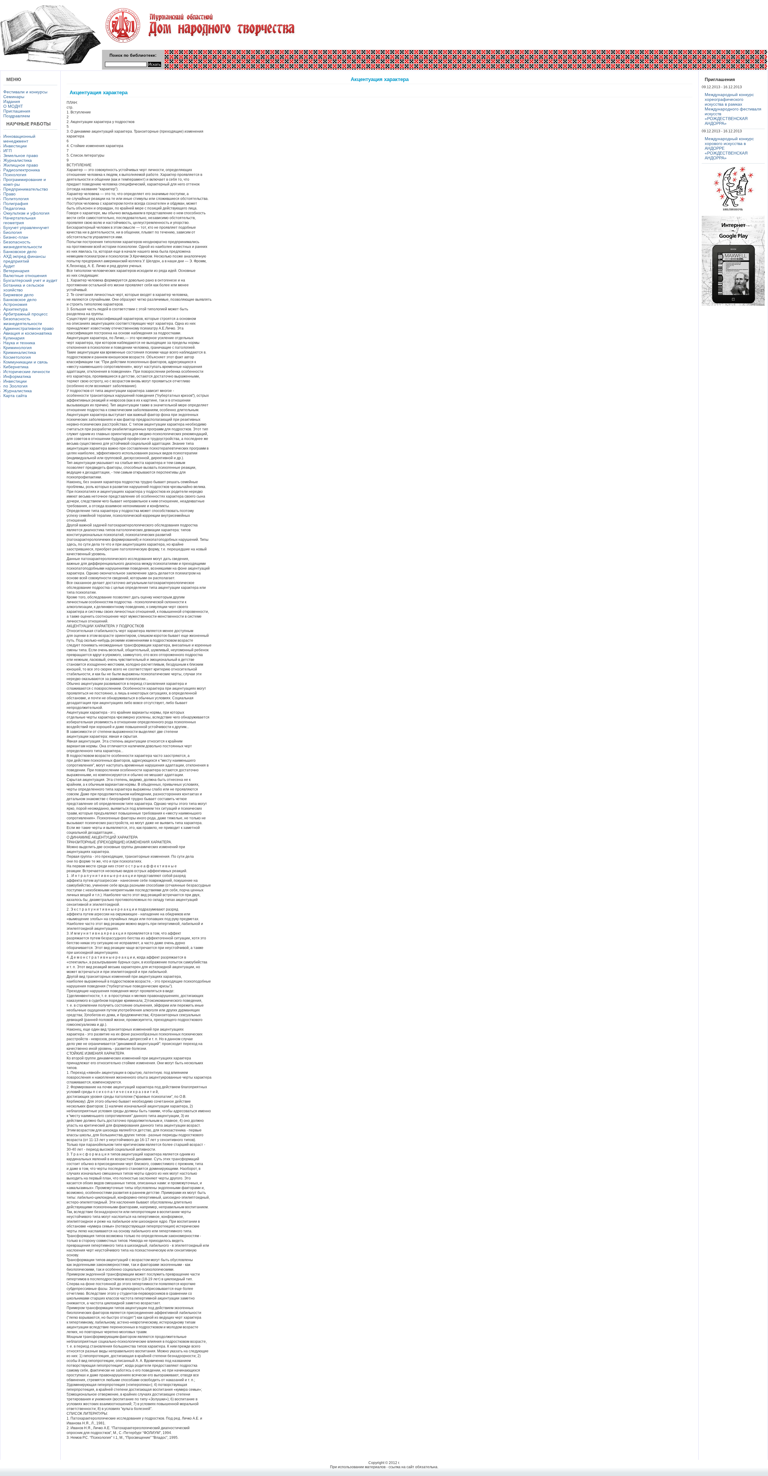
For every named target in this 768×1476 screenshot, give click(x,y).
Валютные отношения (25, 275)
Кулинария (14, 338)
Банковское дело (20, 251)
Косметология (17, 357)
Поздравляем (16, 115)
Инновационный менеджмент (19, 138)
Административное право (28, 328)
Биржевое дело (18, 294)
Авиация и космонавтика (27, 333)
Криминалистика (19, 352)
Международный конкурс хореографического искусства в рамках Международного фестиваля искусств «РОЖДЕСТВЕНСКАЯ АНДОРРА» (733, 109)
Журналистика (17, 160)
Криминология (17, 347)
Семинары (13, 96)
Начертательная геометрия (19, 220)
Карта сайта (15, 395)
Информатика (17, 376)
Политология (16, 198)
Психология (14, 174)
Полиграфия (15, 203)
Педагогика (14, 208)
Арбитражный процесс (25, 314)
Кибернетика (15, 366)
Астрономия (15, 304)
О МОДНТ (13, 106)
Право (9, 193)
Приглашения (16, 111)
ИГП (7, 150)
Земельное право (20, 155)
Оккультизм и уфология (26, 213)
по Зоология (15, 386)
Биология (12, 232)
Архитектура (15, 309)
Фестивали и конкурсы (25, 91)
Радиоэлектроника (21, 169)
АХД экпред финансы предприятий (24, 259)
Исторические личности (26, 371)
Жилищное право (20, 165)
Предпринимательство (25, 189)
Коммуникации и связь (25, 362)
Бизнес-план (15, 237)
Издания (11, 101)
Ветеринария (16, 270)
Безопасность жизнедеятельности (22, 244)
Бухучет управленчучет (26, 227)
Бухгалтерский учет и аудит (30, 280)
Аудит (9, 266)
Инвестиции (15, 145)
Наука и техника (19, 342)
